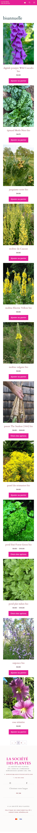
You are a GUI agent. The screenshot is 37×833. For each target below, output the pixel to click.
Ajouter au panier (18, 81)
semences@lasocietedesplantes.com (19, 774)
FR (17, 793)
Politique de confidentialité (18, 810)
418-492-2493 (19, 777)
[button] (29, 2)
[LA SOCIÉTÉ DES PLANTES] (5, 2)
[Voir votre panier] (25, 2)
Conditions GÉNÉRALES (18, 812)
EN (20, 793)
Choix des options (18, 436)
